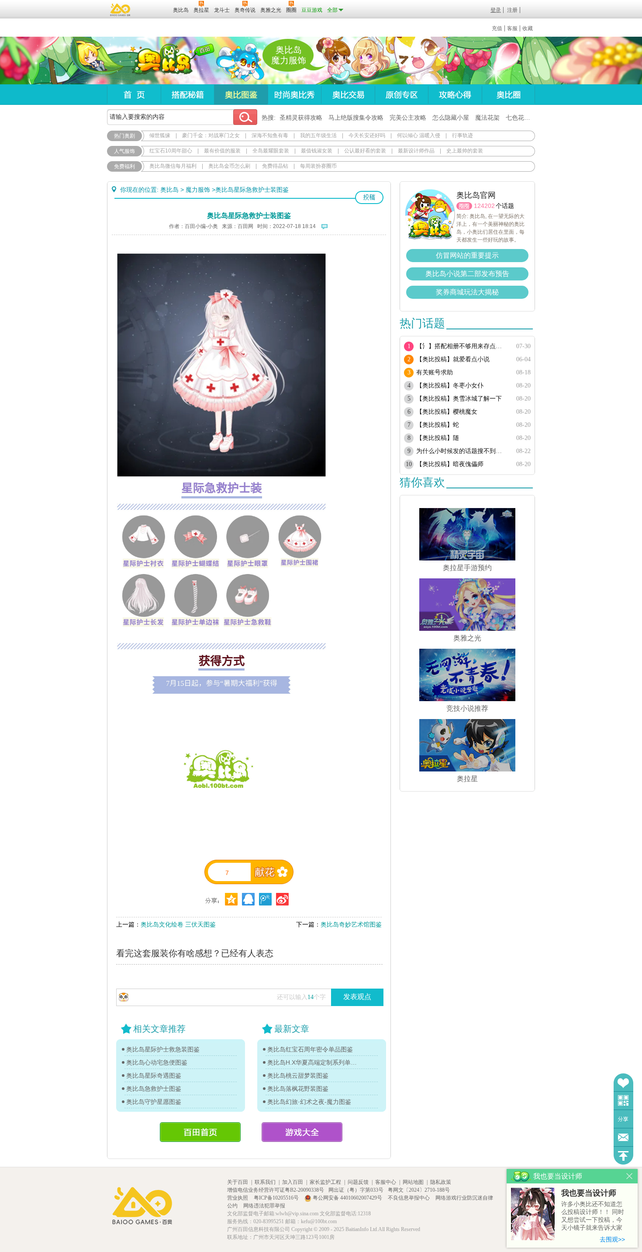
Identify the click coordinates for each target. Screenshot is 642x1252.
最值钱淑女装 (316, 151)
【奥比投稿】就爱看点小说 (453, 359)
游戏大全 (302, 1132)
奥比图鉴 (241, 94)
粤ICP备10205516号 (277, 1198)
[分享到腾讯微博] (265, 899)
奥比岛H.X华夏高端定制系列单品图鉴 (312, 1062)
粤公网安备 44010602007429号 (347, 1198)
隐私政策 (440, 1182)
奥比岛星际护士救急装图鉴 (163, 1049)
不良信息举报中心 (409, 1198)
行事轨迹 (462, 135)
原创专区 (401, 94)
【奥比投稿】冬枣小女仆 (449, 385)
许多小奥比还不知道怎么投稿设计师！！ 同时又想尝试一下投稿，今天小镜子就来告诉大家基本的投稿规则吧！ (592, 1216)
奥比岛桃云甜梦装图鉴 (297, 1075)
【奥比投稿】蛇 (437, 425)
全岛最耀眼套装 (270, 151)
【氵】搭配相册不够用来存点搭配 (461, 346)
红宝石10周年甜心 (170, 151)
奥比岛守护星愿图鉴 (153, 1101)
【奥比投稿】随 (437, 438)
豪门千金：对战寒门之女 (211, 135)
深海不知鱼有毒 (270, 135)
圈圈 (464, 206)
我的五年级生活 (318, 135)
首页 (134, 94)
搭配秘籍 (187, 94)
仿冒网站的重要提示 (467, 255)
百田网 (153, 9)
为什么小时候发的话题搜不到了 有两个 (461, 451)
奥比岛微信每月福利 (173, 166)
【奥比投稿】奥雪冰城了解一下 (459, 398)
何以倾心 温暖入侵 (418, 135)
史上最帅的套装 (464, 151)
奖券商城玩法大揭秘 (467, 292)
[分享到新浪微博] (282, 899)
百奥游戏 (120, 9)
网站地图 (413, 1182)
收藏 (527, 28)
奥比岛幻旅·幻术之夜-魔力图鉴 (309, 1101)
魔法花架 (487, 117)
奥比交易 (348, 94)
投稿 (369, 197)
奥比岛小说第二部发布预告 (467, 273)
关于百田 (237, 1182)
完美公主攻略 (408, 117)
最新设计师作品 (416, 151)
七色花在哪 (521, 117)
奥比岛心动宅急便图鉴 (156, 1062)
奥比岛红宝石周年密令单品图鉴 (310, 1049)
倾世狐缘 (159, 135)
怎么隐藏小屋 (450, 117)
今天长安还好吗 (367, 135)
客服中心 (385, 1182)
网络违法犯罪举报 (264, 1206)
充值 (497, 28)
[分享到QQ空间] (248, 899)
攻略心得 (455, 94)
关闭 (629, 1176)
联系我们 (265, 1182)
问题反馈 (623, 1137)
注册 (512, 10)
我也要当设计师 (588, 1193)
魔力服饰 (198, 189)
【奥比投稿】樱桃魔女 (446, 411)
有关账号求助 (434, 372)
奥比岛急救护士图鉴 (153, 1088)
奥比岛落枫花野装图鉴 (297, 1088)
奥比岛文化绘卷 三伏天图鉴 (178, 924)
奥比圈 (508, 94)
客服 (512, 28)
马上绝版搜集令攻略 (355, 117)
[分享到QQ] (231, 899)
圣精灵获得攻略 (301, 117)
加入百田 (292, 1182)
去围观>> (612, 1239)
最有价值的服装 (222, 151)
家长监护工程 (325, 1182)
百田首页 (200, 1132)
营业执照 (238, 1198)
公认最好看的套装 (365, 151)
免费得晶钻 (275, 166)
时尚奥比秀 (294, 94)
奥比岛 (161, 60)
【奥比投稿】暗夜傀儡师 (449, 464)
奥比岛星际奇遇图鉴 (153, 1075)
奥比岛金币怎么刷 (229, 166)
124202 (484, 205)
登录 (495, 10)
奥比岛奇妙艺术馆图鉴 (351, 924)
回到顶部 (623, 1156)
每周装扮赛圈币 (318, 166)
